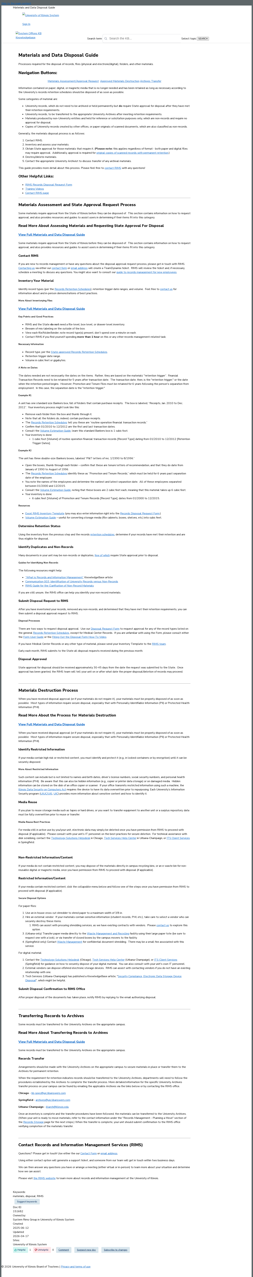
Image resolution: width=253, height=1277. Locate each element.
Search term (94, 38)
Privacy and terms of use (76, 1267)
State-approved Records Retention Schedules (79, 352)
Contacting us (26, 268)
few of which (102, 555)
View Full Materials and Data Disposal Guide (51, 235)
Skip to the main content (16, 3)
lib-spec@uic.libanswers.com (48, 1093)
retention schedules (102, 534)
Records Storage (33, 1122)
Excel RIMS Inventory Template (44, 513)
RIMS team (159, 644)
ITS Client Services (178, 838)
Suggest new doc (86, 1249)
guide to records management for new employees (146, 272)
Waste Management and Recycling (108, 933)
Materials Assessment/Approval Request (73, 81)
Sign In (26, 24)
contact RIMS (113, 168)
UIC (56, 794)
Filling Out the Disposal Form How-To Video (79, 637)
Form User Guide (33, 637)
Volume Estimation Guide (55, 431)
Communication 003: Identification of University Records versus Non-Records (71, 581)
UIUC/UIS (46, 794)
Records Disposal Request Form (140, 513)
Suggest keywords (27, 1201)
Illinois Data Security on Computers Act (42, 789)
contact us (166, 289)
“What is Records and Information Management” (54, 577)
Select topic (188, 38)
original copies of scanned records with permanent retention (132, 153)
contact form (59, 268)
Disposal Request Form (105, 629)
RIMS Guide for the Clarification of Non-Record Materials (59, 586)
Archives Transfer (150, 81)
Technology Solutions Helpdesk (70, 838)
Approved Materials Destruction (119, 81)
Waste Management (69, 942)
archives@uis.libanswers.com (53, 1100)
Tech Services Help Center (120, 838)
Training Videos (34, 189)
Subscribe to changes (115, 1249)
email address (79, 268)
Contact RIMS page (37, 193)
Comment (64, 1249)
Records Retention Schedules (73, 289)
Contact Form (88, 1153)
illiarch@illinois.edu (57, 1107)
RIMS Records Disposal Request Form (48, 185)
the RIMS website (44, 1178)
